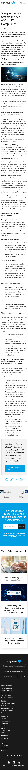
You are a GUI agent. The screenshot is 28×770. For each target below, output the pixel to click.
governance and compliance (13, 430)
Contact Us (4, 743)
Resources (4, 716)
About (2, 741)
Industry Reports (5, 730)
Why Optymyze (6, 686)
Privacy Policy (4, 748)
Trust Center (4, 750)
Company (4, 738)
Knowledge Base (5, 721)
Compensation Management (8, 703)
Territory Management (7, 708)
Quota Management (6, 706)
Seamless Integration (6, 690)
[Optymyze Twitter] (14, 762)
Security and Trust (5, 693)
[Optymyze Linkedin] (9, 762)
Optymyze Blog (5, 718)
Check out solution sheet (14, 468)
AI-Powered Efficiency (7, 697)
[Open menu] (25, 3)
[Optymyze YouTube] (19, 762)
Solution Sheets (5, 732)
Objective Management (7, 710)
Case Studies (4, 723)
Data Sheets (4, 725)
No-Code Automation (6, 688)
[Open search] (21, 3)
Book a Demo (4, 745)
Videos (3, 728)
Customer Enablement (7, 695)
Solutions (4, 701)
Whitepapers (4, 735)
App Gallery (4, 713)
